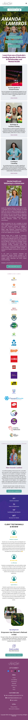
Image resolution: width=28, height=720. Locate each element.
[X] (15, 671)
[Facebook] (8, 671)
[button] (26, 3)
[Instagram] (12, 671)
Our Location (14, 700)
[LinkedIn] (19, 671)
